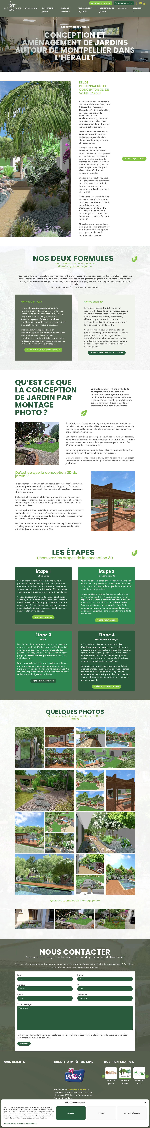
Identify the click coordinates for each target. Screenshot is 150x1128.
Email (20, 994)
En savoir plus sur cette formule (43, 350)
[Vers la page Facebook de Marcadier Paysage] (136, 3)
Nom (19, 975)
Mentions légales (10, 1123)
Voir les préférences (132, 1113)
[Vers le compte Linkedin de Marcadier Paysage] (144, 3)
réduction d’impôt (77, 1089)
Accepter (71, 1113)
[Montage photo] (34, 919)
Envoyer (24, 1043)
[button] (145, 1102)
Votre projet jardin (134, 158)
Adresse (21, 984)
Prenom (81, 975)
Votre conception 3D (43, 681)
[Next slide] (147, 1076)
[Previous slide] (103, 1076)
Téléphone (82, 994)
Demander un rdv (43, 617)
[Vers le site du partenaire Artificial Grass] (125, 1073)
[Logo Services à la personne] (75, 1083)
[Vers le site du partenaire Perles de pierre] (139, 1073)
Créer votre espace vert (106, 686)
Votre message (24, 1004)
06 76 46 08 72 (125, 3)
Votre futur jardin (106, 620)
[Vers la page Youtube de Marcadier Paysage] (140, 3)
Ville (79, 984)
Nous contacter (102, 3)
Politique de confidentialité (26, 1123)
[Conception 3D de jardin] (29, 747)
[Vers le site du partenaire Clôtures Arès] (111, 1073)
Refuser (101, 1113)
